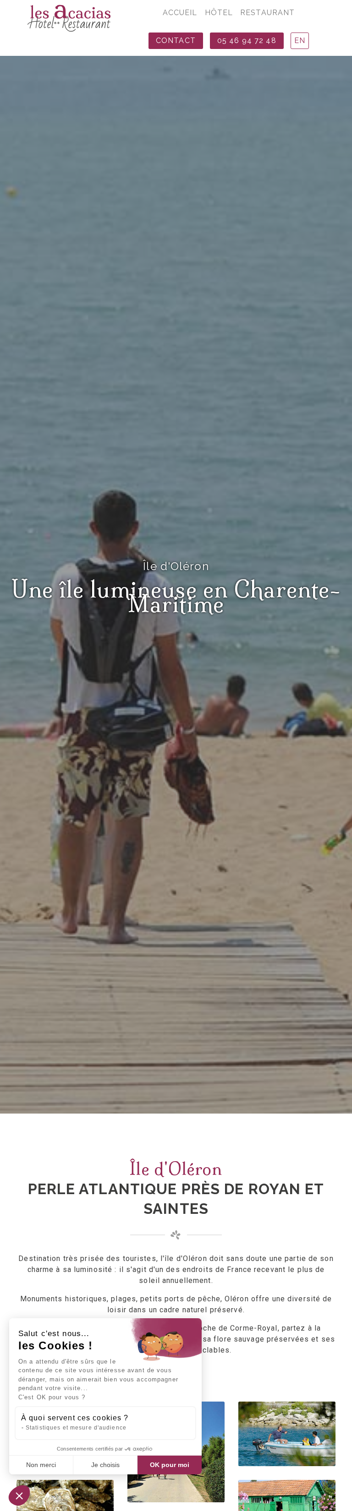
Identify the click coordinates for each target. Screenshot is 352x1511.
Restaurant (267, 12)
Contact (176, 40)
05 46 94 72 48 (246, 40)
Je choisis (105, 1464)
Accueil (180, 12)
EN (299, 40)
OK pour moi (169, 1464)
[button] (19, 1495)
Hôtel (219, 12)
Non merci (41, 1464)
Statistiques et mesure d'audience (76, 1427)
